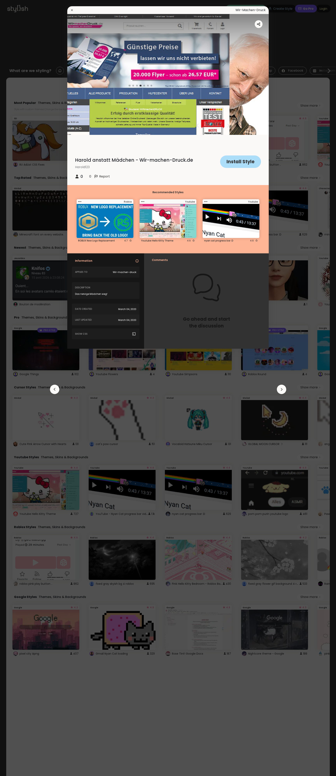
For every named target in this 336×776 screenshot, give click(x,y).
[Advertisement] (15, 388)
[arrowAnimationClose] (55, 389)
